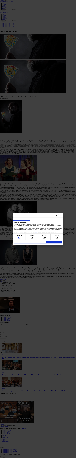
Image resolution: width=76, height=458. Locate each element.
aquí (36, 232)
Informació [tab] (55, 218)
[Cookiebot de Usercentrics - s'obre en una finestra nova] (57, 215)
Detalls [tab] (38, 218)
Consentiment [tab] (21, 218)
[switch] (31, 238)
